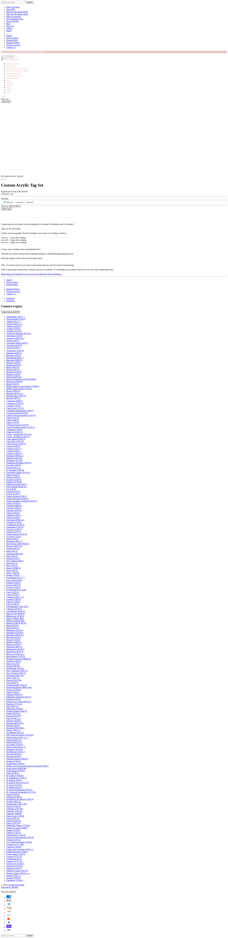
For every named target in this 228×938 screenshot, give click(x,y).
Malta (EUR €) (12, 628)
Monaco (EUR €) (13, 644)
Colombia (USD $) (14, 429)
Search (9, 35)
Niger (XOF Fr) (13, 678)
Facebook (10, 298)
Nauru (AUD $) (13, 664)
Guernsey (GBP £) (14, 529)
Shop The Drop (12, 7)
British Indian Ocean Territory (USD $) (22, 386)
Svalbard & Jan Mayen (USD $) (19, 799)
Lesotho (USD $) (13, 599)
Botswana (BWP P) (14, 381)
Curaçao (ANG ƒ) (14, 448)
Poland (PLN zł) (13, 713)
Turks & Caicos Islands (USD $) (20, 837)
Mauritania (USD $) (14, 633)
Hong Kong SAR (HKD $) (17, 544)
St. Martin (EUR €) (14, 787)
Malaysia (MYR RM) (15, 621)
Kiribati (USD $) (13, 583)
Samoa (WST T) (13, 730)
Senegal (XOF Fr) (14, 740)
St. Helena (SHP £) (14, 780)
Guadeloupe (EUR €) (15, 525)
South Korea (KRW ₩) (16, 768)
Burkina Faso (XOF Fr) (16, 396)
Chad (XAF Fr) (12, 418)
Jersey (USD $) (12, 573)
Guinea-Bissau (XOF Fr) (16, 534)
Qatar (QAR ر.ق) (13, 718)
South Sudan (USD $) (15, 771)
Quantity (4, 198)
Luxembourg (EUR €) (15, 611)
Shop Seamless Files (14, 19)
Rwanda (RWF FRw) (15, 728)
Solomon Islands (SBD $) (17, 759)
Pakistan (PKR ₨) (14, 694)
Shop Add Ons (12, 21)
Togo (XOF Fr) (12, 818)
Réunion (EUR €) (13, 721)
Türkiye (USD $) (13, 833)
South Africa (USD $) (15, 764)
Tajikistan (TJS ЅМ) (14, 809)
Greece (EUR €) (13, 517)
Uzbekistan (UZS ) (14, 859)
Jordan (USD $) (13, 575)
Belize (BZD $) (12, 367)
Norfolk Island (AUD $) (16, 685)
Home (8, 31)
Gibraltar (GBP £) (13, 515)
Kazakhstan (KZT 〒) (15, 578)
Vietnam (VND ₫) (14, 868)
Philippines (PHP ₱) (14, 709)
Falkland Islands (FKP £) (16, 484)
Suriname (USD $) (14, 797)
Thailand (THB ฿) (14, 814)
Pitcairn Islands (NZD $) (16, 711)
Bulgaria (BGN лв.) (14, 393)
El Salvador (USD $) (15, 470)
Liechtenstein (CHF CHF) (17, 606)
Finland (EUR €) (13, 491)
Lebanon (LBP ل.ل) (15, 597)
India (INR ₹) (12, 551)
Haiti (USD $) (12, 539)
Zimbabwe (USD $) (14, 880)
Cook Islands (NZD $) (15, 439)
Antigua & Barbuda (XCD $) (18, 333)
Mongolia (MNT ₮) (14, 647)
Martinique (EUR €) (14, 630)
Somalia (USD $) (13, 761)
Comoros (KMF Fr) (14, 432)
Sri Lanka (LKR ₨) (15, 775)
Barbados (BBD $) (14, 360)
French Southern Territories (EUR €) (21, 501)
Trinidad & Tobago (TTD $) (18, 825)
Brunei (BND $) (13, 391)
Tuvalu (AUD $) (13, 840)
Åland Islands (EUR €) (16, 319)
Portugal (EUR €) (13, 716)
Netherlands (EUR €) (15, 668)
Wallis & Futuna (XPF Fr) (17, 871)
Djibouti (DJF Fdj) (14, 458)
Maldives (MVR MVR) (16, 623)
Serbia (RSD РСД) (14, 742)
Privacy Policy (12, 38)
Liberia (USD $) (13, 602)
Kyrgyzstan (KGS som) (16, 590)
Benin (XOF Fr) (13, 370)
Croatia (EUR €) (13, 446)
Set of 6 (30, 202)
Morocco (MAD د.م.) (15, 654)
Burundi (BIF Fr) (13, 398)
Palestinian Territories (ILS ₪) (18, 697)
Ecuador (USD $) (13, 465)
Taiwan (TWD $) (13, 806)
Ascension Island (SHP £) (17, 343)
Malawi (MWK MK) (15, 618)
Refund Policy (12, 40)
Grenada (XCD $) (14, 522)
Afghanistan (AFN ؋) (15, 317)
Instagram (10, 301)
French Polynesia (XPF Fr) (17, 498)
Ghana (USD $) (13, 513)
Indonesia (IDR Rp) (14, 554)
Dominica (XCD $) (14, 460)
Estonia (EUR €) (13, 477)
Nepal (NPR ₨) (13, 666)
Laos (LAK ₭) (12, 592)
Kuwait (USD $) (13, 587)
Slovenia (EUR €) (13, 756)
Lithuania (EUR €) (14, 609)
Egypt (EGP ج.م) (13, 468)
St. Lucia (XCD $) (14, 785)
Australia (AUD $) (14, 345)
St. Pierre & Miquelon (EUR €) (19, 790)
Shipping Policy (13, 43)
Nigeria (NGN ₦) (13, 680)
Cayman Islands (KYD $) (17, 413)
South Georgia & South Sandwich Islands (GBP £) (27, 766)
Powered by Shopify (9, 887)
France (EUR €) (13, 494)
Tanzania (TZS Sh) (14, 811)
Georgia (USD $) (13, 508)
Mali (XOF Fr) (12, 625)
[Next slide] (5, 179)
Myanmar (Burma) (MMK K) (18, 659)
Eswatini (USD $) (13, 479)
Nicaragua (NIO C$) (15, 675)
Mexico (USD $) (13, 640)
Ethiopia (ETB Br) (14, 482)
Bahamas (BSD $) (14, 353)
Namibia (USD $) (13, 661)
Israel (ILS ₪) (12, 563)
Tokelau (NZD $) (13, 821)
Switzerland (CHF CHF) (16, 804)
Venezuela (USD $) (14, 866)
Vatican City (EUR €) (15, 864)
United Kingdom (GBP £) (17, 852)
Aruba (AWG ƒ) (13, 341)
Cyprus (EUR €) (13, 451)
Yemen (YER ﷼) (13, 876)
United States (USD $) (10, 312)
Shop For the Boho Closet (17, 14)
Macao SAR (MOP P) (15, 614)
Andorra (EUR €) (13, 326)
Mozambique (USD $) (15, 656)
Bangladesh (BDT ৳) (15, 358)
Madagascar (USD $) (15, 616)
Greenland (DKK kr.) (15, 520)
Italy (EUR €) (12, 566)
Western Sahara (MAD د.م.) (18, 873)
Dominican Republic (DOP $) (18, 463)
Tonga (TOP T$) (13, 823)
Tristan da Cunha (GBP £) (17, 828)
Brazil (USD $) (12, 384)
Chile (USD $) (12, 420)
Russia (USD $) (13, 725)
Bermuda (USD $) (14, 372)
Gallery (9, 28)
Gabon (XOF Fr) (13, 503)
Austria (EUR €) (13, 348)
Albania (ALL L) (13, 321)
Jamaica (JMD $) (13, 568)
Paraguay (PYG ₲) (14, 704)
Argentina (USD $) (14, 336)
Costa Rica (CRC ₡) (15, 441)
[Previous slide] (2, 179)
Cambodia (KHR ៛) (14, 401)
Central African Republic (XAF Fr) (21, 415)
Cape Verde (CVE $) (15, 408)
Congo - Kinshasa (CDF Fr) (18, 437)
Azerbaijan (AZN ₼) (15, 350)
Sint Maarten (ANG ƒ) (15, 752)
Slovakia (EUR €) (13, 754)
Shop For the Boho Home (17, 12)
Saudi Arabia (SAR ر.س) (17, 737)
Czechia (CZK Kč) (14, 453)
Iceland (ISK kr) (13, 548)
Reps (8, 24)
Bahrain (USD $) (13, 355)
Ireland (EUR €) (13, 558)
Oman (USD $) (12, 692)
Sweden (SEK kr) (13, 802)
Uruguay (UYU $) (14, 856)
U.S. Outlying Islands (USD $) (19, 842)
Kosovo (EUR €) (13, 585)
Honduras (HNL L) (14, 541)
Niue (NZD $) (12, 683)
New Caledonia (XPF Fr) (17, 671)
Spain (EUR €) (12, 773)
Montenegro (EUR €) (15, 649)
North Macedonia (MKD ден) (19, 687)
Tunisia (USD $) (13, 830)
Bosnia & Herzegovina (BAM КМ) (21, 379)
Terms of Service (13, 45)
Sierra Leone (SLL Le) (15, 747)
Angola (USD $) (13, 329)
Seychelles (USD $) (14, 745)
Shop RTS (10, 9)
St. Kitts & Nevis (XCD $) (17, 783)
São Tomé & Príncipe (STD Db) (19, 735)
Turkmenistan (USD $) (15, 835)
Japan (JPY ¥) (12, 570)
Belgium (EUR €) (13, 365)
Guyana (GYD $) (13, 536)
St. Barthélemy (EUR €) (16, 778)
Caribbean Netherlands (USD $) (19, 411)
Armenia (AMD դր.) (15, 338)
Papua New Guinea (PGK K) (18, 702)
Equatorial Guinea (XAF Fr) (18, 472)
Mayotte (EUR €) (13, 637)
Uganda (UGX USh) (15, 844)
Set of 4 (20, 202)
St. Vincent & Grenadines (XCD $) (21, 792)
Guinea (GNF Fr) (13, 532)
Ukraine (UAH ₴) (13, 847)
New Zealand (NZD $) (16, 673)
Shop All (10, 26)
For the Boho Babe (16, 885)
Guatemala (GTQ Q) (15, 527)
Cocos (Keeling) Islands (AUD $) (20, 427)
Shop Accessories (13, 16)
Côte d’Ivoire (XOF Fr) (16, 444)
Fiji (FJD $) (11, 489)
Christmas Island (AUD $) (17, 425)
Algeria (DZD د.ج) (14, 324)
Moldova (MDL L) (14, 642)
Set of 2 (9, 202)
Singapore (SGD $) (14, 749)
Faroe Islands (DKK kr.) (16, 487)
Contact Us (11, 47)
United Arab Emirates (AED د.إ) (19, 849)
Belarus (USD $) (13, 362)
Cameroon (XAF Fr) (15, 403)
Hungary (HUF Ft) (14, 546)
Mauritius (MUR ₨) (15, 635)
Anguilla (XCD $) (14, 331)
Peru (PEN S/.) (12, 706)
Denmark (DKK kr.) (14, 456)
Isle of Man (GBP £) (14, 561)
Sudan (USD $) (12, 794)
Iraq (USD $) (11, 556)
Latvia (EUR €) (12, 594)
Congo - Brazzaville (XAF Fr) (19, 434)
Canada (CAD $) (13, 406)
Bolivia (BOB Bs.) (14, 377)
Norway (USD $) (13, 690)
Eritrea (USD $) (13, 475)
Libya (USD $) (12, 604)
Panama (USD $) (13, 699)
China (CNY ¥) (12, 422)
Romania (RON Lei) (15, 723)
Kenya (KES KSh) (14, 580)
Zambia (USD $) (13, 878)
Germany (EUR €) (14, 510)
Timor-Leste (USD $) (15, 816)
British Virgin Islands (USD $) (19, 389)
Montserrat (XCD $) (14, 652)
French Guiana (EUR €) (16, 496)
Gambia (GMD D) (14, 506)
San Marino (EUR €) (15, 733)
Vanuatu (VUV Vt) (14, 861)
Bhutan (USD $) (13, 374)
